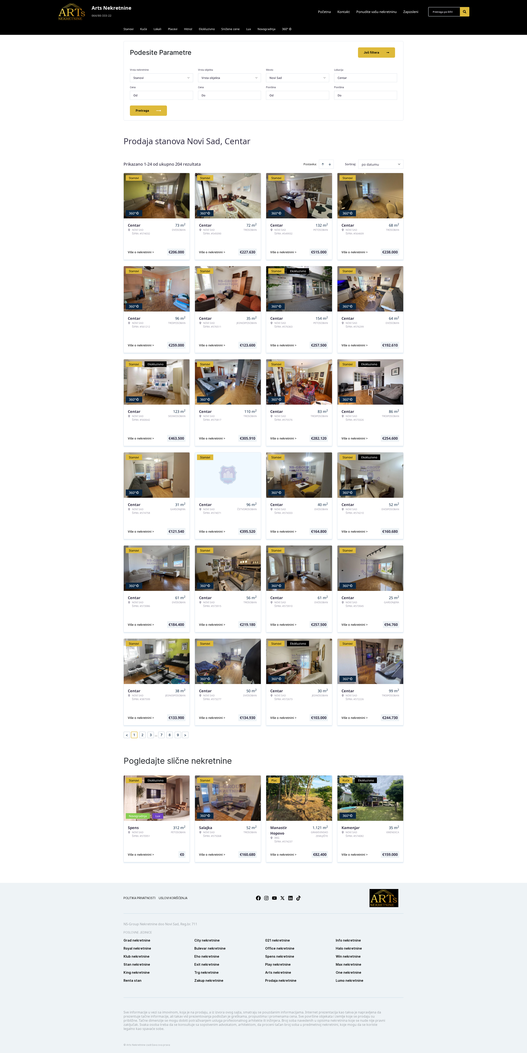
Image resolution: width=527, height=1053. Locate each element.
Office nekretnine (279, 948)
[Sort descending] (330, 164)
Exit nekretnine (206, 964)
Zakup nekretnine (208, 980)
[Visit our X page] (282, 898)
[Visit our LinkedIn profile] (290, 898)
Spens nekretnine (279, 956)
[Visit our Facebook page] (258, 898)
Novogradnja (266, 29)
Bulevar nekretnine (210, 948)
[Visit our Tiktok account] (298, 898)
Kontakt (343, 11)
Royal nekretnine (137, 948)
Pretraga (142, 110)
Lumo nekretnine (349, 980)
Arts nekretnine (278, 972)
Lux (248, 29)
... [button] (156, 735)
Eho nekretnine (206, 956)
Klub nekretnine (136, 956)
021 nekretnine (277, 940)
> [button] (185, 735)
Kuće (143, 29)
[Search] (464, 11)
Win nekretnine (348, 956)
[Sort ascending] (323, 164)
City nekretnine (207, 940)
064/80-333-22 (101, 16)
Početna (324, 11)
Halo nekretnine (349, 948)
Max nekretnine (348, 964)
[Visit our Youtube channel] (274, 898)
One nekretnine (348, 972)
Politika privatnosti (139, 898)
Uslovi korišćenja (173, 898)
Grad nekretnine (137, 940)
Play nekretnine (278, 964)
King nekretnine (137, 972)
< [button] (127, 735)
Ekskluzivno (207, 29)
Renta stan (132, 980)
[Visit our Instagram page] (266, 898)
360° (285, 29)
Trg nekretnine (206, 972)
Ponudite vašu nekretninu (376, 11)
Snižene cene (230, 29)
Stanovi (129, 29)
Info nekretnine (348, 940)
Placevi (172, 29)
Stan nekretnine (137, 964)
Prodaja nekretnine (280, 980)
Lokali (157, 29)
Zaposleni (410, 11)
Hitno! (188, 29)
